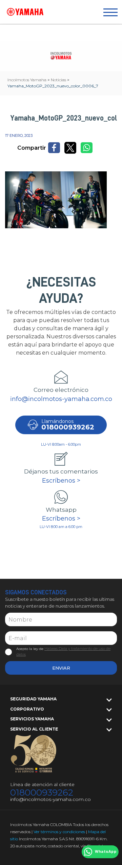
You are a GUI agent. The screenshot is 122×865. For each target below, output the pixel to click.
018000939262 (41, 792)
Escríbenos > (61, 480)
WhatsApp (105, 851)
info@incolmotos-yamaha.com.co (61, 399)
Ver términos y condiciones (59, 831)
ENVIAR (61, 668)
